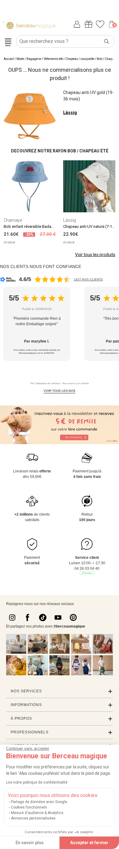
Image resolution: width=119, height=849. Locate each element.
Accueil (9, 59)
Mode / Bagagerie (28, 59)
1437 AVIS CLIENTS (88, 279)
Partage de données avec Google (39, 802)
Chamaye (13, 220)
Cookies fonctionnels (29, 807)
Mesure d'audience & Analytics (37, 813)
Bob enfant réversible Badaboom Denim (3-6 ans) (47, 226)
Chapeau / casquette (79, 59)
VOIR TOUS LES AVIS (59, 390)
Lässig (70, 112)
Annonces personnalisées (33, 818)
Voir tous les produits (95, 254)
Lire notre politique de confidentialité (36, 782)
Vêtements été (53, 59)
